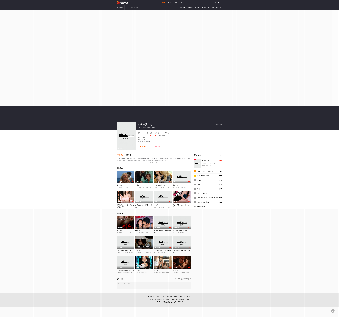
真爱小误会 (176, 185)
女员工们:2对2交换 (159, 185)
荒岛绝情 (119, 185)
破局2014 (199, 180)
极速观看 (157, 146)
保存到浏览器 (218, 124)
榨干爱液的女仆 (201, 206)
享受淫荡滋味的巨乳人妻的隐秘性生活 (207, 197)
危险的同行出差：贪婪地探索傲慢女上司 (208, 171)
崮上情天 (199, 189)
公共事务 (138, 185)
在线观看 (143, 146)
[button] (121, 155)
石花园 (199, 184)
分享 (217, 146)
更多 (220, 155)
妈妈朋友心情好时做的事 (203, 202)
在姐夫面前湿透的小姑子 (203, 193)
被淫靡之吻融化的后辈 (203, 175)
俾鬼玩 (156, 205)
